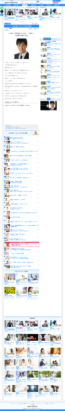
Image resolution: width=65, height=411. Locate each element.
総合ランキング (54, 38)
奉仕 (41, 3)
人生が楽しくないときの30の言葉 (19, 7)
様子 (37, 3)
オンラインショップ (40, 403)
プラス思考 (12, 7)
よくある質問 (19, 403)
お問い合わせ (51, 403)
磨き (22, 3)
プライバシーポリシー (32, 403)
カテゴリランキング (47, 38)
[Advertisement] (12, 116)
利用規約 (25, 403)
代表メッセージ (13, 403)
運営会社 (46, 403)
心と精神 (8, 7)
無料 (27, 3)
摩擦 (32, 3)
